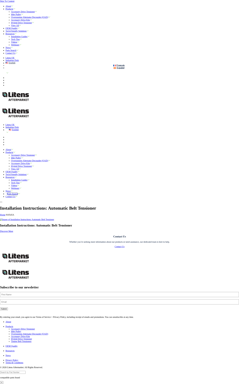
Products (9, 9)
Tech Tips (15, 39)
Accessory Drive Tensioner (23, 12)
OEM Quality (12, 28)
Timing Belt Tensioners (21, 341)
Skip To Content (7, 1)
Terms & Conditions (14, 362)
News (8, 47)
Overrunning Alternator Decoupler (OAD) (29, 17)
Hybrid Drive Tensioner (21, 23)
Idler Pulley (16, 14)
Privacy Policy (12, 360)
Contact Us (10, 53)
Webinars (15, 45)
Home (2, 215)
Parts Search (11, 50)
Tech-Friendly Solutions (16, 31)
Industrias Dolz (12, 60)
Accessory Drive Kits (20, 20)
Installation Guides (19, 36)
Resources (10, 34)
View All (15, 25)
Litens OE (10, 58)
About (8, 6)
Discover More (6, 231)
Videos (14, 42)
